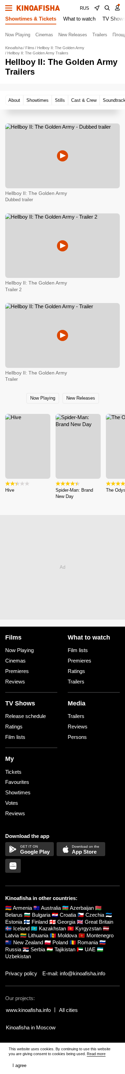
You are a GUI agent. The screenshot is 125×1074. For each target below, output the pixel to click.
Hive (9, 490)
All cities (68, 1010)
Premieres (17, 671)
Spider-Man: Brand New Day (74, 493)
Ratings (76, 671)
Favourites (17, 782)
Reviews (15, 682)
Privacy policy (21, 973)
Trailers (99, 34)
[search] (107, 8)
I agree (19, 1065)
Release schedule (25, 716)
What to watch (79, 19)
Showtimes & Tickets (30, 19)
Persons (77, 737)
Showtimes (18, 792)
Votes (11, 803)
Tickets (13, 772)
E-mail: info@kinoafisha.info (73, 973)
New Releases (72, 34)
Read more (96, 1054)
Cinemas (44, 34)
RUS (84, 8)
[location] (97, 8)
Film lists (78, 650)
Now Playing (17, 34)
